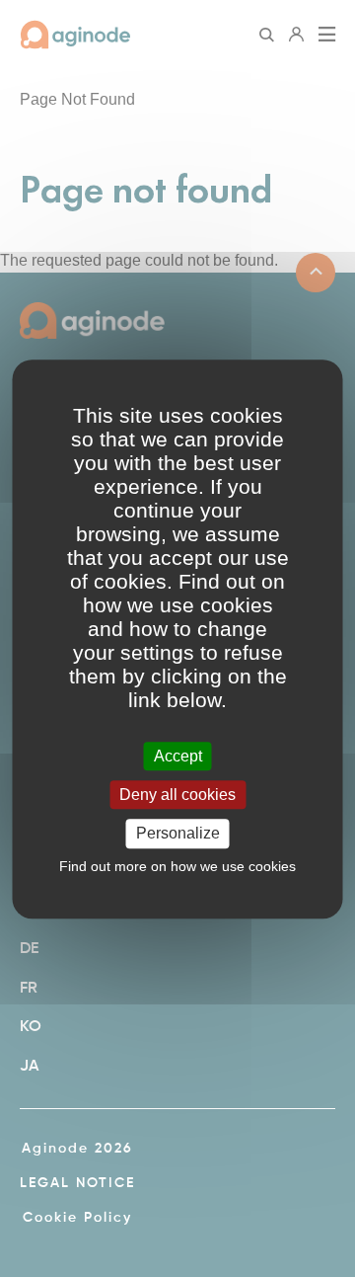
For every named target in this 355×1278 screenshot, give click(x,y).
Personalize (178, 834)
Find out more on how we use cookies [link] (177, 866)
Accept (178, 756)
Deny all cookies (177, 794)
